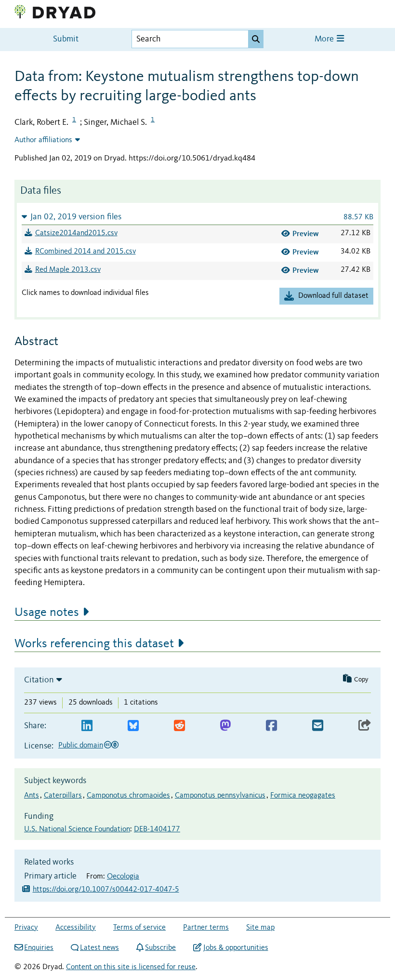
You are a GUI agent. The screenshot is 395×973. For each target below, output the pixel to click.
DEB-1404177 (157, 829)
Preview (305, 233)
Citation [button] (39, 680)
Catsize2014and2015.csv (76, 233)
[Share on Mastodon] (225, 726)
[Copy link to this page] (364, 726)
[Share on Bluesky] (133, 726)
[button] (197, 217)
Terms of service (139, 928)
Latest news (99, 948)
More (325, 39)
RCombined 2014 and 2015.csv (85, 251)
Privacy (26, 928)
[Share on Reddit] (179, 726)
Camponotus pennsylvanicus (220, 796)
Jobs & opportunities (235, 948)
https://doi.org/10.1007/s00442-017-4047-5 (106, 889)
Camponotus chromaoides (128, 796)
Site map (260, 928)
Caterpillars (63, 796)
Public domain (80, 745)
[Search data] (255, 39)
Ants (31, 796)
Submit (66, 39)
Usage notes (46, 612)
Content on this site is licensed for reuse (131, 967)
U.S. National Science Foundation (77, 829)
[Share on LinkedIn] (86, 726)
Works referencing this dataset (94, 644)
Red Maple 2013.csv (68, 270)
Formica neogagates (302, 796)
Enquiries (38, 948)
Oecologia (123, 876)
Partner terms (206, 928)
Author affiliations (43, 140)
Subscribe (160, 948)
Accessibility (75, 928)
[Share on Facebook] (271, 726)
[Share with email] (317, 726)
